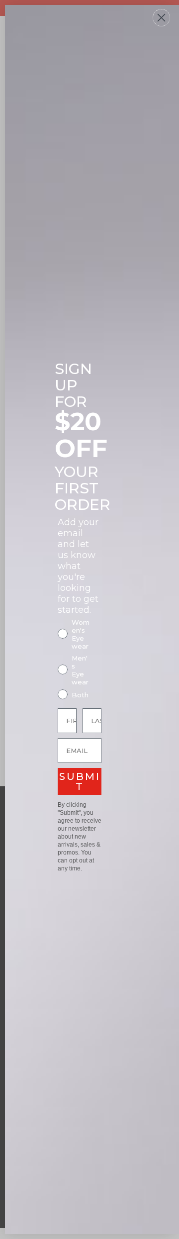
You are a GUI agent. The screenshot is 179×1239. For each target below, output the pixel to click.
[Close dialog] (161, 17)
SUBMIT (79, 781)
